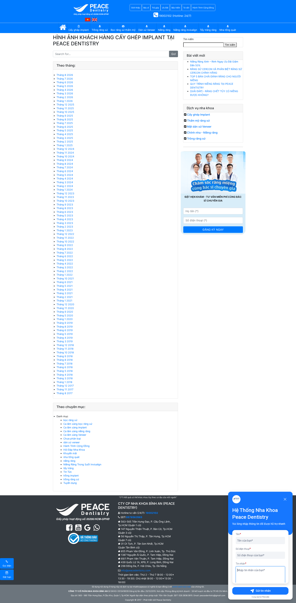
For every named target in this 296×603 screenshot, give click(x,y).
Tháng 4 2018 (65, 374)
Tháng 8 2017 (64, 393)
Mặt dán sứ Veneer (199, 126)
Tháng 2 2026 (65, 97)
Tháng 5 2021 (65, 285)
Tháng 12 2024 (65, 148)
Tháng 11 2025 (65, 108)
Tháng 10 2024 (65, 156)
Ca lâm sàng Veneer (74, 434)
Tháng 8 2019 (65, 326)
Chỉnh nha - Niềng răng (202, 132)
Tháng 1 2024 (65, 189)
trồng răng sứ (71, 479)
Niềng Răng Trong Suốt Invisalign (82, 464)
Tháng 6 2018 (65, 367)
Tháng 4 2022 (65, 263)
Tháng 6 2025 (65, 126)
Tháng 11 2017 (65, 389)
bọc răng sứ (70, 420)
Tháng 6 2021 (65, 282)
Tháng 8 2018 (65, 359)
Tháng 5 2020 (65, 315)
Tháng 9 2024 (65, 160)
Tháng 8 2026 (65, 74)
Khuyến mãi (70, 453)
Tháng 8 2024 (65, 163)
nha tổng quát (71, 457)
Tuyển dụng (70, 482)
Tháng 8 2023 (65, 208)
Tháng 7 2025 (65, 123)
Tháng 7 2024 (65, 167)
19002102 (152, 512)
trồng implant (71, 475)
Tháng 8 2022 (65, 248)
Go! (173, 54)
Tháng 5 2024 (65, 174)
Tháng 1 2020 (65, 319)
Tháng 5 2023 (65, 215)
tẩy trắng (68, 468)
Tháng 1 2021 (64, 300)
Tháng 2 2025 (65, 141)
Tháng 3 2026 (65, 93)
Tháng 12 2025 (65, 104)
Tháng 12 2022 (65, 234)
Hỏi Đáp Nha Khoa (74, 449)
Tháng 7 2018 (64, 363)
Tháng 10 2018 (65, 352)
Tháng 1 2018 (64, 382)
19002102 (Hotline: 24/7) (174, 15)
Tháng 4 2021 (65, 289)
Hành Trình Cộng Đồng (76, 445)
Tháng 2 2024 (65, 186)
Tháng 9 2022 (65, 245)
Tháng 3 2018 (65, 378)
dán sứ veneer (71, 442)
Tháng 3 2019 (65, 341)
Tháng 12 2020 (65, 304)
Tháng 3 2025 (65, 137)
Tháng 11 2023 (65, 197)
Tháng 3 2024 (65, 182)
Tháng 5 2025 (65, 130)
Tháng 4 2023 (65, 219)
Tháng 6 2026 (65, 82)
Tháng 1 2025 (65, 145)
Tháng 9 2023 (65, 204)
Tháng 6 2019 (65, 330)
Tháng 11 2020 (65, 308)
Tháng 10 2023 (65, 200)
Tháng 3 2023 (65, 223)
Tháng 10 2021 (65, 278)
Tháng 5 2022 (65, 260)
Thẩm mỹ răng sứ (198, 120)
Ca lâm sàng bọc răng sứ (77, 423)
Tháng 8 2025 (65, 119)
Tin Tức (67, 471)
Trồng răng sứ (196, 138)
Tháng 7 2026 (65, 78)
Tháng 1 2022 (65, 274)
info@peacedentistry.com (136, 570)
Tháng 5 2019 (65, 333)
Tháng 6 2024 (65, 171)
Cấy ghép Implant (198, 114)
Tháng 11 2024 (65, 152)
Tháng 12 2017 (65, 385)
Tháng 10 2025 (65, 111)
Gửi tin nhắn (263, 590)
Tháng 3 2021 (65, 293)
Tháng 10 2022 (65, 241)
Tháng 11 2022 (65, 237)
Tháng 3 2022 (65, 267)
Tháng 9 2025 (65, 115)
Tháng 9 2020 (65, 311)
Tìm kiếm (188, 39)
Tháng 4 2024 (65, 178)
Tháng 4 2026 (65, 89)
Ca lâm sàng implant (75, 427)
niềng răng (69, 460)
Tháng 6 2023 (65, 211)
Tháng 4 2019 (65, 337)
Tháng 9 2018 (65, 356)
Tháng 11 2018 (65, 348)
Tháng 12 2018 (65, 345)
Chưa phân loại (72, 438)
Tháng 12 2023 (65, 193)
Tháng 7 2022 (65, 252)
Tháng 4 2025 (65, 134)
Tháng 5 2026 (65, 86)
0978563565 (134, 517)
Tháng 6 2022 (65, 256)
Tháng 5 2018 (65, 370)
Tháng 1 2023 (65, 230)
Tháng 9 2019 (65, 322)
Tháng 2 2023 (65, 226)
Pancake (265, 597)
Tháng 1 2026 (65, 100)
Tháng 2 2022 (65, 271)
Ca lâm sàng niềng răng (76, 431)
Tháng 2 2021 (65, 297)
